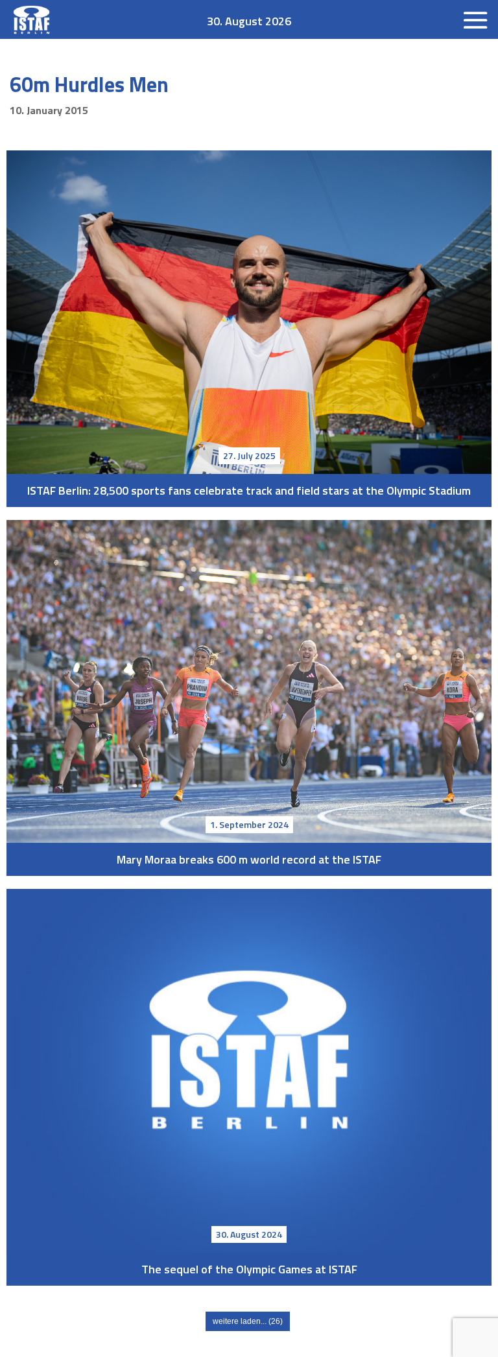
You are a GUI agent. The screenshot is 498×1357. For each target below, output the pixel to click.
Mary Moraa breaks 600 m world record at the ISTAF (249, 681)
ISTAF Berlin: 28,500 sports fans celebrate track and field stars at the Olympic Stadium (249, 312)
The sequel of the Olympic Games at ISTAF (249, 1071)
